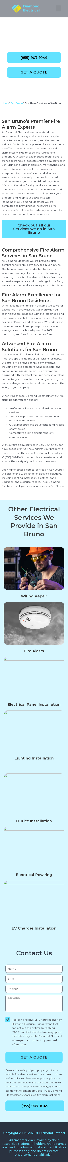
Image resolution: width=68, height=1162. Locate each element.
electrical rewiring (34, 875)
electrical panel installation (34, 704)
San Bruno (17, 103)
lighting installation (34, 758)
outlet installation (34, 821)
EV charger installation (34, 928)
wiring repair (34, 596)
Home (5, 103)
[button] (58, 8)
